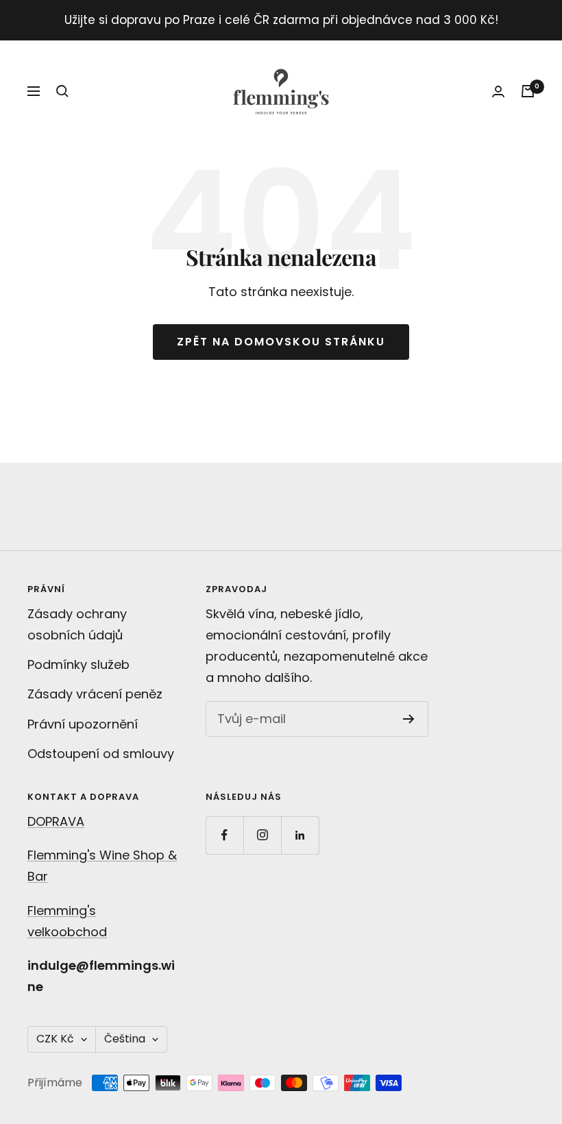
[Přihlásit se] (498, 91)
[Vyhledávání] (62, 91)
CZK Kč (55, 1039)
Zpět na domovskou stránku (281, 342)
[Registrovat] (409, 719)
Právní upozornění (82, 724)
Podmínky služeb (78, 664)
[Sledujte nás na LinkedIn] (300, 835)
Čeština (124, 1039)
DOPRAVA (55, 821)
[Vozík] (528, 91)
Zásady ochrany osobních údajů (77, 624)
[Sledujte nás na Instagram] (262, 835)
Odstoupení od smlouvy (100, 753)
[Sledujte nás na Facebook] (224, 835)
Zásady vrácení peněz (94, 693)
